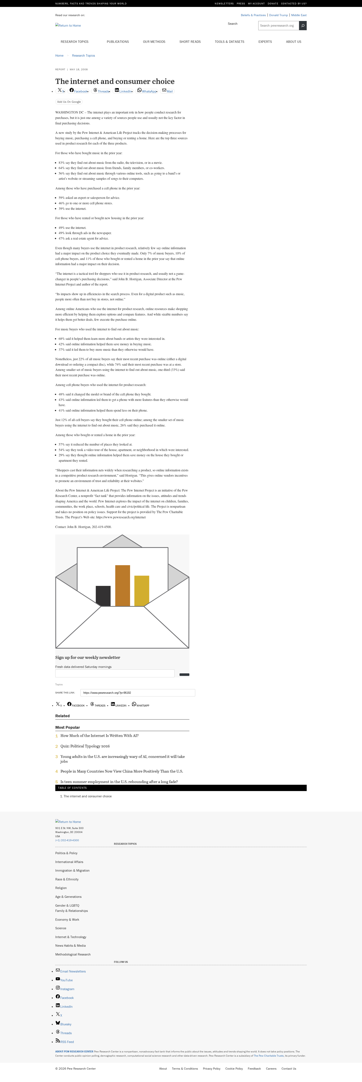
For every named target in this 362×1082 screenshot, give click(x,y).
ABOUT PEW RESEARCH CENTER (74, 1051)
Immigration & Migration (72, 870)
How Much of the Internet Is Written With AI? (100, 735)
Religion (61, 888)
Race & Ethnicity (67, 879)
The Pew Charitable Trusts (269, 1055)
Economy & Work (67, 919)
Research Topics (75, 41)
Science (60, 928)
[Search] (303, 25)
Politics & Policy (66, 853)
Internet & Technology (70, 937)
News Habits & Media (70, 945)
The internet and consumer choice (88, 796)
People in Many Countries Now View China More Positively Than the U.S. (122, 771)
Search (233, 23)
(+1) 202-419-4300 (67, 840)
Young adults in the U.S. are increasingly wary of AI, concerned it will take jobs (123, 759)
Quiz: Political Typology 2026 (85, 746)
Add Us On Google (69, 102)
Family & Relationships (71, 911)
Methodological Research (73, 954)
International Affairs (69, 862)
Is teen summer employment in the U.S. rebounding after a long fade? (119, 781)
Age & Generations (68, 896)
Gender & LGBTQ (67, 905)
